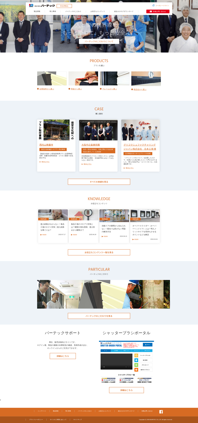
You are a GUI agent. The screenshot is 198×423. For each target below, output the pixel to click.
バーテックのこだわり (73, 11)
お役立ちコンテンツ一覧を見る (99, 252)
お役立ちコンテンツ (98, 11)
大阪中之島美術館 (90, 144)
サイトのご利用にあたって (58, 419)
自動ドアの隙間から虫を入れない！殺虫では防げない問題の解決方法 (114, 229)
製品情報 (37, 11)
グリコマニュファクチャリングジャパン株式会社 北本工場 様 (140, 146)
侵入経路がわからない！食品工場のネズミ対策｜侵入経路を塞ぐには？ (52, 227)
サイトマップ (77, 419)
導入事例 (53, 11)
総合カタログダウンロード (123, 11)
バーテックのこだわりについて (99, 41)
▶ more (43, 235)
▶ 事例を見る (44, 162)
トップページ (42, 411)
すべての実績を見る (99, 181)
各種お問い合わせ (159, 11)
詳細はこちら (63, 355)
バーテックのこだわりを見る (99, 315)
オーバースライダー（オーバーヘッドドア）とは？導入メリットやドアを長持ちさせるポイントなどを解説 (144, 230)
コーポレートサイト (162, 5)
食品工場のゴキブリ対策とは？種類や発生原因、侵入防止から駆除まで (83, 227)
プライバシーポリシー (36, 419)
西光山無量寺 (46, 144)
